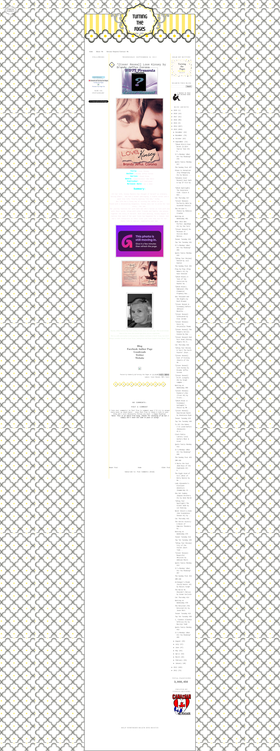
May (177, 651)
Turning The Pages (139, 22)
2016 (176, 120)
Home (91, 52)
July (177, 644)
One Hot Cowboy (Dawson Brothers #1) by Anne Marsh (183, 496)
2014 (176, 126)
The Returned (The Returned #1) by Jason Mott (182, 608)
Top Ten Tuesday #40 (183, 421)
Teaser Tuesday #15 (183, 418)
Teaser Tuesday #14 (183, 537)
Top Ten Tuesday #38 (183, 617)
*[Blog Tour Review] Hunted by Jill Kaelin (183, 261)
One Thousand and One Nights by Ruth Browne (182, 299)
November (179, 135)
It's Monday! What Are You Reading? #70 (183, 157)
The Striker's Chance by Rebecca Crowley (183, 211)
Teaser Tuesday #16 (183, 239)
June (177, 647)
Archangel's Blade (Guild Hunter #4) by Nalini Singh (183, 584)
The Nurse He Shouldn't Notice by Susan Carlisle (183, 592)
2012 (176, 667)
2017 (176, 117)
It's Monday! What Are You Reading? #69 (183, 248)
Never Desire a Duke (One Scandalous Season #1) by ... (183, 513)
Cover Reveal (155, 377)
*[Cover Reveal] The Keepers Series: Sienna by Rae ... (183, 332)
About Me (99, 52)
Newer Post (113, 467)
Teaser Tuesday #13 (183, 613)
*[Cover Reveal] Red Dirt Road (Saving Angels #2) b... (183, 339)
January (178, 663)
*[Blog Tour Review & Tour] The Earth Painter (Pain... (183, 350)
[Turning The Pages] (98, 85)
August (178, 641)
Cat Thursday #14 (182, 597)
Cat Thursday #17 (182, 198)
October (178, 139)
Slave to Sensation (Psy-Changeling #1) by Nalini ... (183, 173)
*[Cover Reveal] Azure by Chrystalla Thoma (183, 324)
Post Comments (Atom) (146, 472)
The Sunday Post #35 (183, 457)
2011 (176, 670)
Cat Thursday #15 (182, 519)
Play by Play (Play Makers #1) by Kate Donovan (183, 271)
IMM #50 (178, 460)
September (179, 142)
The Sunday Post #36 (183, 266)
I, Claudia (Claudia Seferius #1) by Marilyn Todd (183, 622)
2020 (176, 110)
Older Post (166, 467)
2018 (176, 113)
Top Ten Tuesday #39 (183, 540)
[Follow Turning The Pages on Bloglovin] (98, 78)
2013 (176, 129)
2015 (176, 123)
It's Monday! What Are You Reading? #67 (183, 571)
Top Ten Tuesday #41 (183, 242)
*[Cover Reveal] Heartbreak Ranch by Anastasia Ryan (183, 413)
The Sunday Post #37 (183, 167)
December (179, 132)
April (178, 654)
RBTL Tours (165, 377)
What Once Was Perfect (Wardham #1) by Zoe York (183, 224)
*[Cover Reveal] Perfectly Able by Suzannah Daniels (183, 203)
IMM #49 (178, 579)
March (178, 657)
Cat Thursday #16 (182, 345)
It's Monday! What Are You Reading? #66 (183, 635)
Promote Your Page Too (98, 86)
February (179, 660)
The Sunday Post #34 (183, 576)
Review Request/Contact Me (118, 52)
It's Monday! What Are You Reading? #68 (183, 452)
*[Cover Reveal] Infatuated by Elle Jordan (181, 316)
